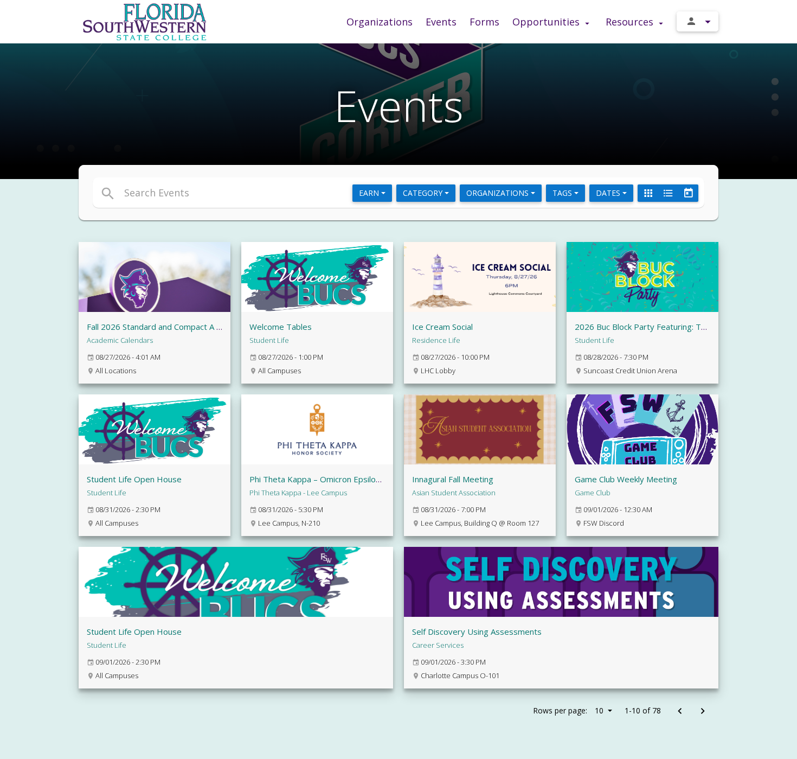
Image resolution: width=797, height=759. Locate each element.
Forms (484, 21)
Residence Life (436, 340)
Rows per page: (568, 710)
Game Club (592, 493)
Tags (563, 193)
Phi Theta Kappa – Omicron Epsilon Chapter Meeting (347, 479)
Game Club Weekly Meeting (626, 479)
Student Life (269, 340)
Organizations (379, 21)
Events (441, 21)
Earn (370, 193)
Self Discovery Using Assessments (477, 631)
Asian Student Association (454, 493)
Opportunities (547, 21)
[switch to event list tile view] (648, 193)
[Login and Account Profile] (697, 21)
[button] (299, 192)
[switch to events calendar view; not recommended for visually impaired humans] (688, 193)
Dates (609, 193)
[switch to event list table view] (668, 193)
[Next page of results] (702, 711)
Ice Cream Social (442, 326)
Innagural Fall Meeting (452, 479)
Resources (631, 21)
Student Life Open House (134, 479)
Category (424, 193)
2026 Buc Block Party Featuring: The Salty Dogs (664, 326)
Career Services (438, 645)
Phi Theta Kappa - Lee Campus (298, 493)
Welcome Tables (280, 326)
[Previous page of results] (679, 711)
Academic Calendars (120, 340)
